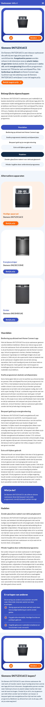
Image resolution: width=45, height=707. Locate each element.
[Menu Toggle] (43, 3)
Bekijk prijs (10, 223)
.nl (9, 3)
